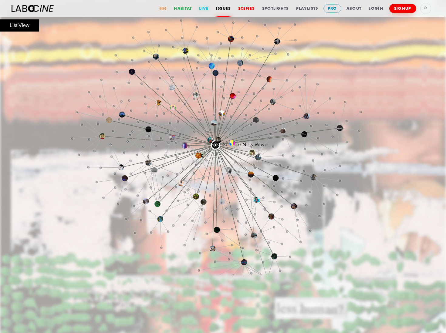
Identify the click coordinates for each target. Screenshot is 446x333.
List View (19, 25)
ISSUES (223, 8)
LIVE (203, 8)
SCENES (246, 8)
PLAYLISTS (307, 8)
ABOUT (354, 8)
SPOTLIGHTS (275, 8)
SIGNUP (402, 8)
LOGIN (376, 8)
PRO (332, 8)
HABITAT (183, 8)
